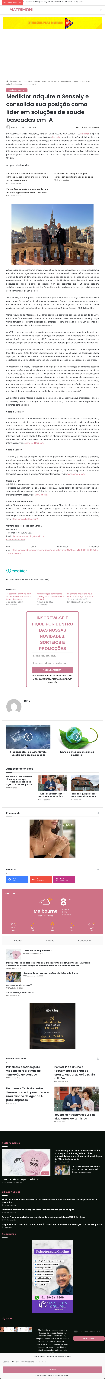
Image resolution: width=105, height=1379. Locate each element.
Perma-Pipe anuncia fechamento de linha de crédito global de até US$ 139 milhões (74, 1072)
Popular (18, 940)
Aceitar (52, 1369)
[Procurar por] (101, 11)
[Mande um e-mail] (16, 127)
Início (10, 81)
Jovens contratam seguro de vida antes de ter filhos (51, 795)
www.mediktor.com (15, 539)
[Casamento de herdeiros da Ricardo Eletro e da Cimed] (13, 977)
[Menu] (3, 11)
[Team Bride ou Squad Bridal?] (13, 954)
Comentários (84, 940)
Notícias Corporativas (23, 81)
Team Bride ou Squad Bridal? (37, 950)
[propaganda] (52, 23)
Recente (50, 940)
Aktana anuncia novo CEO (19, 985)
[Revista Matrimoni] (21, 10)
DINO (13, 127)
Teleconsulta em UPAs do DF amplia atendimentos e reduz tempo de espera (19, 596)
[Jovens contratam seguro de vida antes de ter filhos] (52, 783)
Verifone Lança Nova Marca (20, 992)
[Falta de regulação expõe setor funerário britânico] (85, 783)
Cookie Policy (41, 1375)
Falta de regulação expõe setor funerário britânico (84, 795)
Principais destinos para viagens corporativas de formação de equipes (53, 1)
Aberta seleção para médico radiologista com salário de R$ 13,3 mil (50, 596)
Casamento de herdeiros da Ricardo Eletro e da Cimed (50, 973)
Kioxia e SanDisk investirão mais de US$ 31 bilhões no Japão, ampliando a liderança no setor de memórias (27, 177)
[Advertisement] (52, 55)
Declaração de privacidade (58, 1375)
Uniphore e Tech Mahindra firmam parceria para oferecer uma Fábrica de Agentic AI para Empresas (19, 780)
